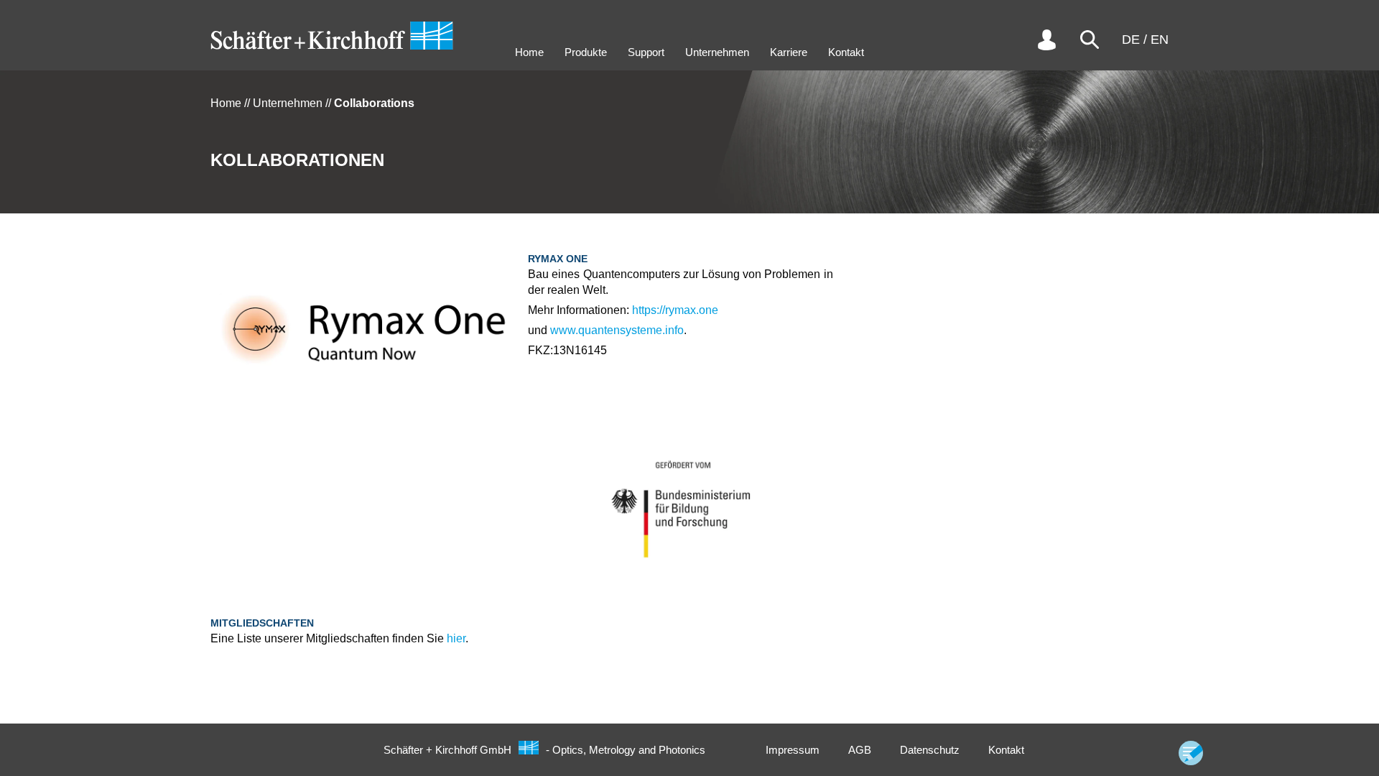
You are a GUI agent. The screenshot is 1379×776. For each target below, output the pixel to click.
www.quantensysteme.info (617, 330)
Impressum (792, 750)
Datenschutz (930, 750)
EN (1160, 39)
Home (529, 52)
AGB (859, 750)
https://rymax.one (675, 310)
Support (646, 52)
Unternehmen (717, 52)
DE (1131, 39)
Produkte (586, 52)
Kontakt (846, 52)
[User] (1046, 39)
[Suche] (1089, 39)
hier (456, 638)
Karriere (788, 52)
